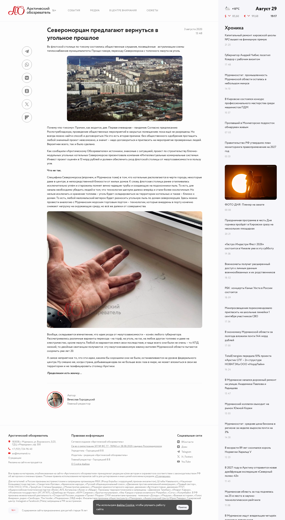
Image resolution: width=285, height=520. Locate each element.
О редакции (14, 458)
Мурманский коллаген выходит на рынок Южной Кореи (247, 406)
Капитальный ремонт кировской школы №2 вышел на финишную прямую (250, 37)
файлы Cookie (125, 505)
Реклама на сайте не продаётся (25, 462)
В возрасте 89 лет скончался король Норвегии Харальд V (248, 450)
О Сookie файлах (80, 464)
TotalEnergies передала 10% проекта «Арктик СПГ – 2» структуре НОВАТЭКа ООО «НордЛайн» (248, 360)
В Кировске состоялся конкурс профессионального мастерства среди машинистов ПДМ (249, 103)
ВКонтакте (187, 442)
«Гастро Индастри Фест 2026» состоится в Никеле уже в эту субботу (249, 246)
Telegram (186, 451)
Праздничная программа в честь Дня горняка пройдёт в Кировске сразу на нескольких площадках (249, 224)
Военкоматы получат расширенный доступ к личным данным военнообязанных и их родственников (250, 268)
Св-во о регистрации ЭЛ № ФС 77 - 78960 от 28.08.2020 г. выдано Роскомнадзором (116, 446)
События (74, 10)
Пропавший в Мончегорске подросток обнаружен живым (250, 125)
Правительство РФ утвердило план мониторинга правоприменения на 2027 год (250, 147)
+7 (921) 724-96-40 (22, 449)
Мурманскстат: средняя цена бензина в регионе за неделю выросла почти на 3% (250, 428)
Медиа (94, 10)
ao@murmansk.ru (21, 453)
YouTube (186, 461)
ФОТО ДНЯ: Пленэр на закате (244, 205)
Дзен (184, 447)
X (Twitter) (187, 456)
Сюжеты (152, 10)
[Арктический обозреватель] (29, 10)
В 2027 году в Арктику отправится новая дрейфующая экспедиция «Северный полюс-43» (251, 472)
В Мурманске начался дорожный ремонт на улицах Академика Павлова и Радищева (250, 384)
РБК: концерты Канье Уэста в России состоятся (248, 290)
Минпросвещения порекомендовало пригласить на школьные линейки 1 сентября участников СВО (248, 312)
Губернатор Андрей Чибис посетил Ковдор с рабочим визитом (247, 57)
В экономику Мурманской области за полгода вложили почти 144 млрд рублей (249, 336)
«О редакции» (162, 476)
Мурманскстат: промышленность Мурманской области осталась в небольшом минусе (246, 79)
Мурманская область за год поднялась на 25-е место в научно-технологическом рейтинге (249, 496)
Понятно (182, 507)
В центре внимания (123, 10)
